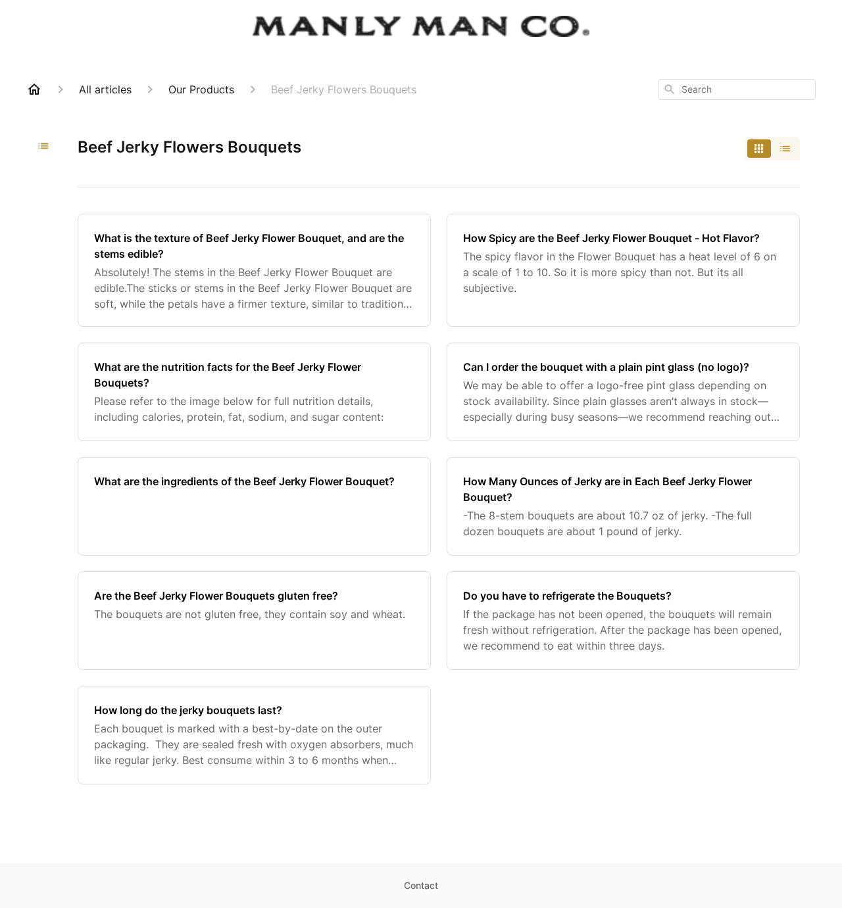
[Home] (34, 89)
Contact (421, 885)
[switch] (772, 148)
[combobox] (737, 89)
